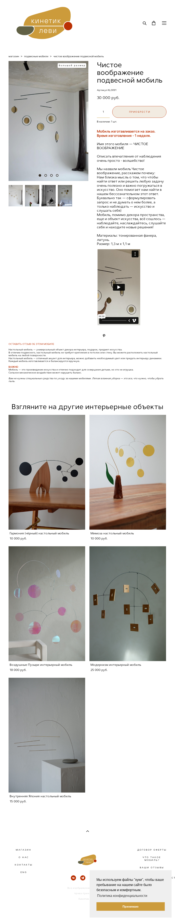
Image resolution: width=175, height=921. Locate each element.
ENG (23, 872)
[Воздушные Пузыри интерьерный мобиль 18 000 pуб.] (47, 603)
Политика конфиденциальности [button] (122, 896)
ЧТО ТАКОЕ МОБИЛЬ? (152, 858)
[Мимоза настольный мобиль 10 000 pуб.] (127, 472)
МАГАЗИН (23, 849)
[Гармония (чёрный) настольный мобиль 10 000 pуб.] (47, 472)
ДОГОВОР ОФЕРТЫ (152, 849)
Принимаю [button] (130, 906)
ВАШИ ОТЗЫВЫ (152, 867)
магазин (14, 56)
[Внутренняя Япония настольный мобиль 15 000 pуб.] (47, 735)
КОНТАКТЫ (24, 864)
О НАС (24, 857)
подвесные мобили (36, 56)
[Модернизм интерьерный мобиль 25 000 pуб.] (127, 603)
